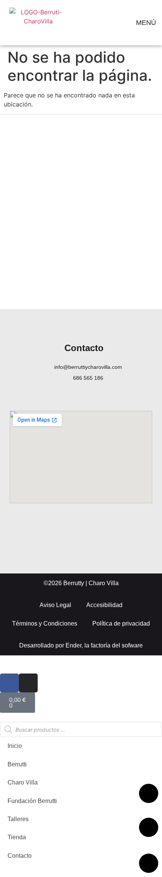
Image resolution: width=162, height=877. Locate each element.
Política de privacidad (121, 623)
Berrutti (17, 764)
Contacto (20, 855)
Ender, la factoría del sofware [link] (104, 645)
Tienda (17, 837)
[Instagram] (28, 683)
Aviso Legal (55, 605)
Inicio (15, 746)
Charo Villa (23, 782)
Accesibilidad (104, 605)
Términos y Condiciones (44, 623)
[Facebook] (9, 683)
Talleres (18, 819)
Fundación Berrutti (32, 801)
